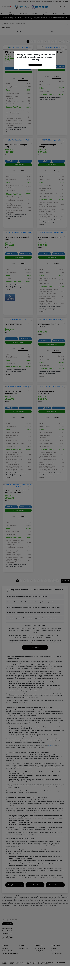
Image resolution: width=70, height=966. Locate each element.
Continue (35, 65)
